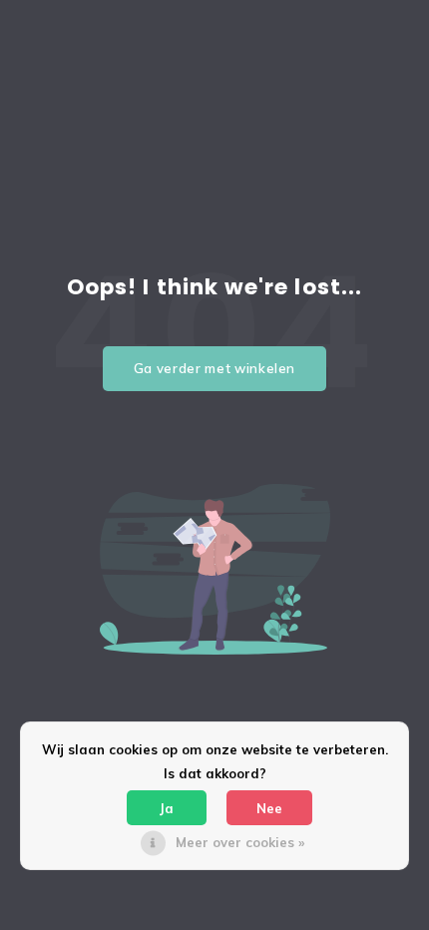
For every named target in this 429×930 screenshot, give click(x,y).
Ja (167, 808)
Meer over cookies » (240, 842)
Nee (269, 808)
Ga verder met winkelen (214, 368)
